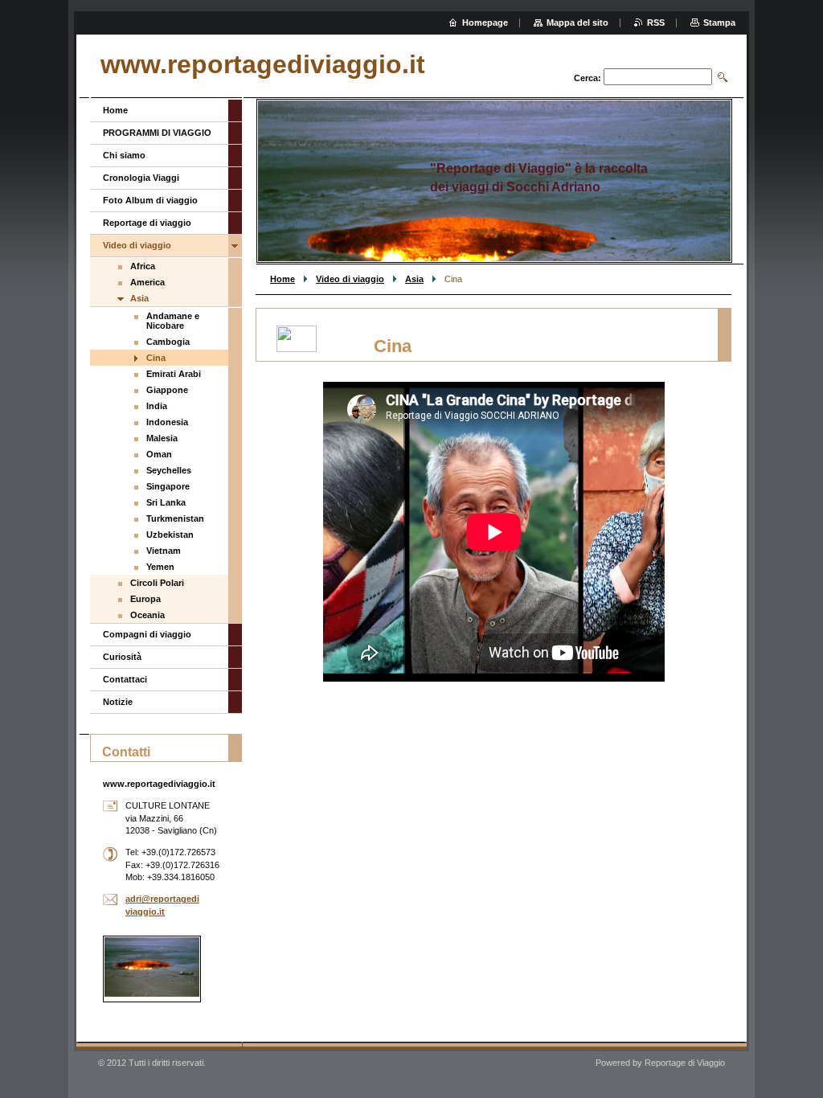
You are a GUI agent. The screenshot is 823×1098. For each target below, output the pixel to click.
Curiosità (122, 657)
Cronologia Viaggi (141, 177)
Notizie (118, 702)
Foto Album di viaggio (150, 200)
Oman (159, 454)
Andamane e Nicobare (172, 320)
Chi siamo (124, 155)
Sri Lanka (166, 502)
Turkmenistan (175, 518)
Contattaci (125, 679)
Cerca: (587, 78)
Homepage (485, 22)
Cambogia (168, 341)
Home (282, 279)
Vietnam (163, 550)
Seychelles (168, 470)
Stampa (719, 22)
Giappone (167, 390)
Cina (156, 358)
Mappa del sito (577, 22)
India (156, 406)
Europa (145, 599)
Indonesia (167, 422)
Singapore (168, 486)
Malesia (162, 438)
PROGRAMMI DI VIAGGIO (157, 132)
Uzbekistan (170, 534)
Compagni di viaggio (147, 634)
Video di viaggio (350, 279)
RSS (656, 22)
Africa (142, 266)
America (147, 282)
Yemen (160, 567)
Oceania (147, 615)
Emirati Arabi (173, 374)
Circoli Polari (157, 583)
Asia (414, 279)
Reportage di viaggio (147, 222)
